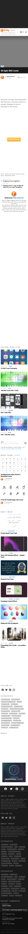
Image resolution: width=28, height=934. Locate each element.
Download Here (14, 139)
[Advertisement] (14, 14)
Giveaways (13, 713)
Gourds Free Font (7, 579)
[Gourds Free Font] (14, 567)
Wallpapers (14, 727)
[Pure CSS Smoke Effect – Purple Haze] (14, 543)
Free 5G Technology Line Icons (12, 500)
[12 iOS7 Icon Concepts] (14, 357)
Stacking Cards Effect (9, 601)
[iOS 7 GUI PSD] (14, 401)
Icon (23, 174)
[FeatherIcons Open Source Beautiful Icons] (14, 465)
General (5, 713)
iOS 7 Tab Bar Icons (8, 435)
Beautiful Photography (8, 701)
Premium (17, 720)
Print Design (6, 722)
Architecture (6, 699)
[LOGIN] (21, 32)
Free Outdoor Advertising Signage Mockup (14, 910)
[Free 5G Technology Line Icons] (14, 490)
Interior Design (17, 715)
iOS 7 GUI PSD (6, 412)
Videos (5, 727)
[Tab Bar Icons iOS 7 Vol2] (14, 379)
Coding (11, 553)
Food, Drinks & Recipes (17, 708)
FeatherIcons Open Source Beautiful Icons (10, 475)
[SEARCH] (23, 32)
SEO (14, 175)
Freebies (10, 410)
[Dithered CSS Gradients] (14, 611)
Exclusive (5, 708)
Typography (16, 725)
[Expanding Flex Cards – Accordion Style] (14, 634)
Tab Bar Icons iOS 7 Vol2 (9, 390)
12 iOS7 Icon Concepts (9, 368)
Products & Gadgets (18, 722)
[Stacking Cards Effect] (14, 589)
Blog (19, 701)
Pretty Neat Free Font (9, 533)
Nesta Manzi (5, 904)
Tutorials (16, 599)
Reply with (25, 443)
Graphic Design (15, 174)
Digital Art (18, 706)
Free (7, 174)
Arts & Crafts (16, 699)
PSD (3, 175)
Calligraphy (5, 704)
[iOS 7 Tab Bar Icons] (14, 423)
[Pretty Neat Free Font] (14, 521)
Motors (16, 718)
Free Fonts (11, 531)
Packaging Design (7, 720)
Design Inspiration (7, 706)
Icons (10, 366)
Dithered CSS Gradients (9, 623)
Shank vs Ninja (6, 905)
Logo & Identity (7, 718)
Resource (8, 175)
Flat (3, 174)
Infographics (6, 715)
